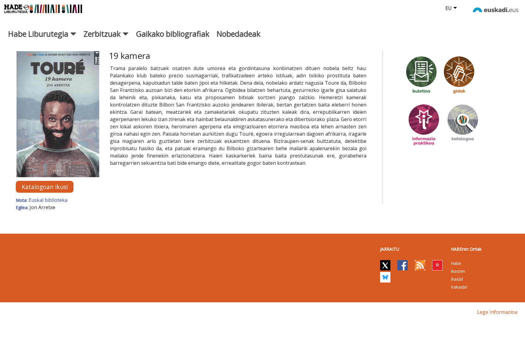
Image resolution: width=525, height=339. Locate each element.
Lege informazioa (497, 312)
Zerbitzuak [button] (103, 34)
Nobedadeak (238, 34)
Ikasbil (457, 279)
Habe (456, 263)
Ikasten (458, 271)
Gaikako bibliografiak (172, 34)
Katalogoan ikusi (45, 187)
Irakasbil (459, 287)
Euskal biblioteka (48, 200)
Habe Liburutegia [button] (39, 34)
